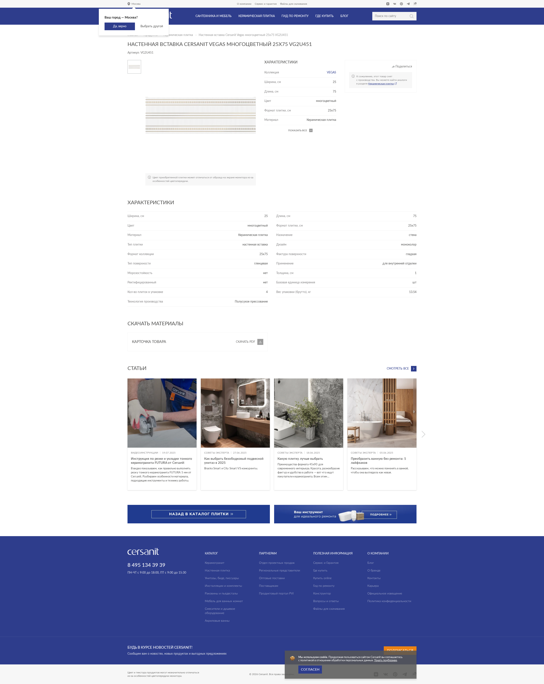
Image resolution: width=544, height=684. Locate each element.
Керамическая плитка (178, 35)
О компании (244, 4)
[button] (423, 434)
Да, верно (119, 26)
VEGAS (331, 72)
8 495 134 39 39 (146, 565)
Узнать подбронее (385, 660)
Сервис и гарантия (266, 4)
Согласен (310, 669)
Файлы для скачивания (293, 4)
